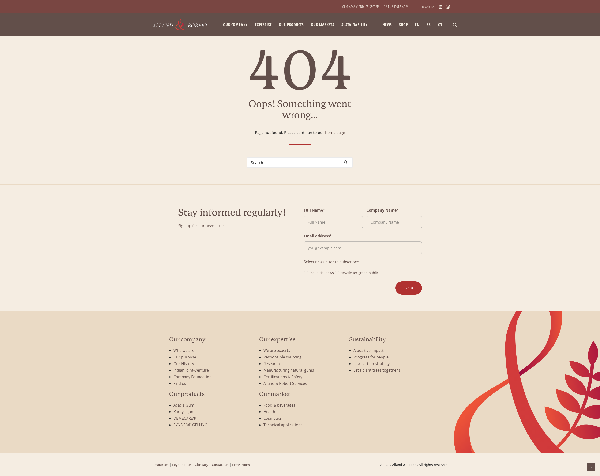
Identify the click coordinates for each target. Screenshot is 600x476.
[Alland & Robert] (180, 24)
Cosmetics (272, 418)
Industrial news (321, 272)
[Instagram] (448, 7)
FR (429, 24)
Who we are (183, 350)
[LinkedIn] (440, 7)
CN (440, 24)
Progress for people (371, 356)
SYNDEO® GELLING (190, 424)
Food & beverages (279, 405)
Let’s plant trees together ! (376, 370)
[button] (457, 24)
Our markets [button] (322, 24)
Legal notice (181, 464)
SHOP (403, 24)
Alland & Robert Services (285, 383)
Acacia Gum (183, 405)
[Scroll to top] (591, 466)
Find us (179, 383)
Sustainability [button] (354, 24)
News (387, 24)
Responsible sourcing (282, 356)
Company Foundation (192, 376)
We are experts (276, 350)
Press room (241, 464)
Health (269, 411)
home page (335, 132)
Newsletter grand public (359, 272)
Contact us (220, 464)
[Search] (300, 162)
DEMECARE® (184, 418)
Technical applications (283, 424)
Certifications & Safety (282, 376)
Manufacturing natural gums (288, 370)
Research (271, 363)
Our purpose (184, 356)
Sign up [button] (409, 288)
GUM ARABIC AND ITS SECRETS (361, 6)
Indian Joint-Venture (191, 370)
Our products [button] (291, 24)
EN (417, 24)
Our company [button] (235, 24)
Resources (160, 464)
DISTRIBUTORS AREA (396, 6)
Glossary (201, 464)
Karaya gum (184, 411)
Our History (183, 363)
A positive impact (368, 350)
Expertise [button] (263, 24)
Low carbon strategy (371, 363)
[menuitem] (361, 6)
